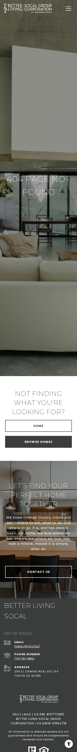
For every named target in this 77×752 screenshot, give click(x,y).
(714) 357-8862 (24, 658)
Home (38, 426)
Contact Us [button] (38, 572)
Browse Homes (39, 442)
